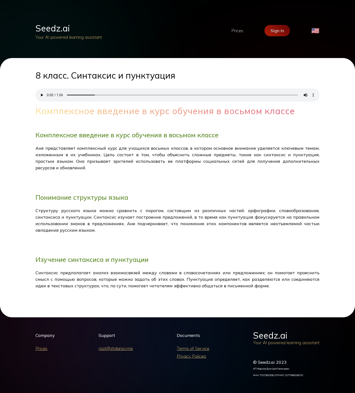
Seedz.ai (53, 28)
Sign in (277, 30)
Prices (237, 30)
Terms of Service (193, 348)
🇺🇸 (315, 30)
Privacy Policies (191, 356)
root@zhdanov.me (116, 348)
